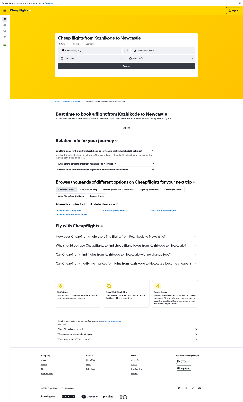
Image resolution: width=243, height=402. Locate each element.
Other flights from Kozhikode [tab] (71, 196)
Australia (78, 102)
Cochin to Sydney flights (114, 210)
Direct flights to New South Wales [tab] (118, 190)
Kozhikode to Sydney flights (163, 210)
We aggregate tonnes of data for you (75, 334)
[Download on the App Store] (183, 368)
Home (57, 102)
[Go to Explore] (4, 37)
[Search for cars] (4, 31)
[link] (179, 388)
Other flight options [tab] (173, 190)
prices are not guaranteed (112, 321)
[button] (240, 3)
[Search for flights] (4, 19)
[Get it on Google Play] (183, 361)
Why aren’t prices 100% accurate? (74, 339)
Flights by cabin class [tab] (149, 190)
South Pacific (67, 102)
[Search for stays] (4, 25)
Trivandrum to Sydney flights (69, 210)
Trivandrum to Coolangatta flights (71, 214)
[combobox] (63, 43)
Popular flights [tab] (97, 196)
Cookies (49, 3)
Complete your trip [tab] (88, 190)
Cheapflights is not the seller (71, 329)
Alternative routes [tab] (66, 190)
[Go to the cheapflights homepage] (20, 10)
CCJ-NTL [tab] (126, 128)
